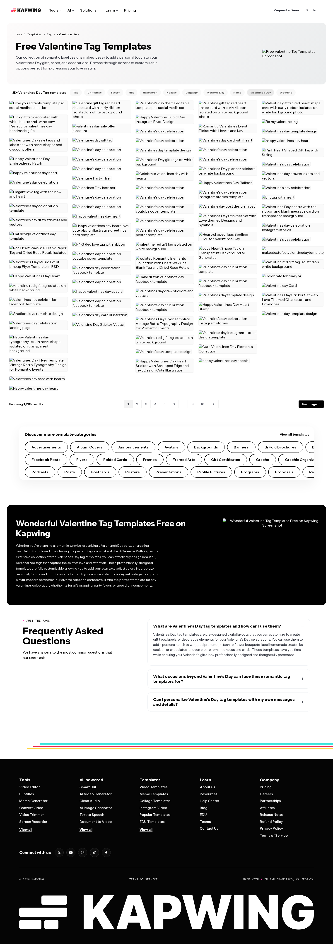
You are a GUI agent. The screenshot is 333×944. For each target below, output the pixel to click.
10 (202, 404)
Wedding (286, 92)
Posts (69, 472)
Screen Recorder (33, 821)
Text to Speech (92, 814)
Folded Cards (115, 459)
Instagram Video (153, 808)
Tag (49, 34)
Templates (34, 34)
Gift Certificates (225, 459)
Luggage (192, 92)
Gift (131, 92)
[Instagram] (82, 852)
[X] (59, 852)
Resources (208, 794)
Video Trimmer (31, 814)
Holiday (171, 92)
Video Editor (29, 787)
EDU (203, 814)
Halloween (150, 92)
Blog (204, 808)
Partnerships (270, 801)
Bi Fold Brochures (280, 447)
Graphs (262, 459)
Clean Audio (90, 801)
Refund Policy (271, 821)
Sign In (311, 10)
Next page (310, 404)
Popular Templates (155, 814)
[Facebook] (106, 852)
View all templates (294, 434)
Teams (205, 821)
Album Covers (89, 447)
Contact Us (209, 828)
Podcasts (39, 472)
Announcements (133, 447)
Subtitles (26, 794)
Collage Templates (155, 801)
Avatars (171, 447)
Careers (266, 794)
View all (25, 829)
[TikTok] (94, 852)
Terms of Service (274, 835)
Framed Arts (184, 459)
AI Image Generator (96, 808)
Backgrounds (206, 447)
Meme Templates (154, 794)
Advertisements (46, 447)
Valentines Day (68, 34)
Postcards (100, 472)
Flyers (81, 459)
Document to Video (96, 821)
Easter (115, 92)
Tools (53, 10)
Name (237, 92)
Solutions (88, 10)
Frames (150, 459)
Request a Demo (287, 10)
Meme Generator (33, 801)
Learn (110, 10)
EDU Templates (152, 821)
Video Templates (154, 787)
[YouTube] (70, 852)
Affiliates (267, 808)
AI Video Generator (96, 794)
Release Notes (272, 814)
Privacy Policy (271, 828)
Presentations (168, 472)
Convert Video (31, 808)
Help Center (209, 801)
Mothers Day (215, 92)
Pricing (130, 10)
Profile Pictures (211, 472)
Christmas (94, 92)
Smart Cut (88, 787)
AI (69, 10)
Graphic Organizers (302, 459)
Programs (250, 472)
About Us (207, 787)
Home (19, 34)
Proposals (284, 472)
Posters (132, 472)
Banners (241, 447)
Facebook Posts (45, 459)
